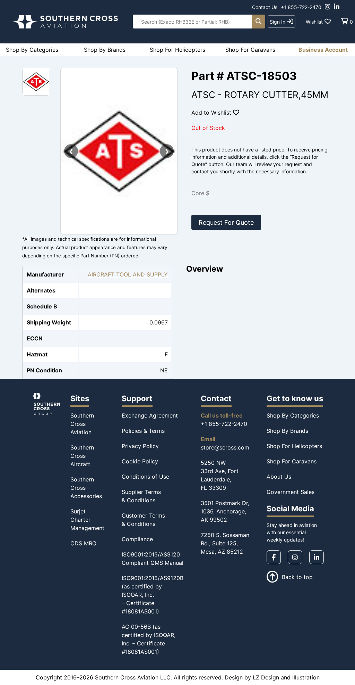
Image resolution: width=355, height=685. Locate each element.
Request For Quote (226, 222)
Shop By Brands (287, 430)
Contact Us (264, 7)
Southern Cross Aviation (82, 424)
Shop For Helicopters (294, 446)
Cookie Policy (140, 461)
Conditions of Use (145, 476)
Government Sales (290, 491)
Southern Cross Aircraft (82, 456)
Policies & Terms (143, 430)
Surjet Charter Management (87, 519)
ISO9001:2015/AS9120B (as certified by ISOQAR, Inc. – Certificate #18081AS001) (152, 595)
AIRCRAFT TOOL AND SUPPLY (128, 274)
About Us (279, 476)
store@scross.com (225, 447)
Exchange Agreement (150, 415)
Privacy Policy (140, 446)
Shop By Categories (293, 415)
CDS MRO (83, 543)
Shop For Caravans (292, 461)
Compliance (137, 539)
